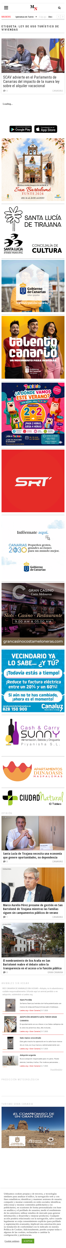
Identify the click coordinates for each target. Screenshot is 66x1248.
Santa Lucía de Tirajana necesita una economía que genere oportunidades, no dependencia (32, 855)
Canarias (57, 91)
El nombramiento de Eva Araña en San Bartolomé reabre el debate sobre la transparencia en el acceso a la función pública (32, 964)
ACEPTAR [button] (27, 1241)
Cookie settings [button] (12, 1241)
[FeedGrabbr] (33, 1070)
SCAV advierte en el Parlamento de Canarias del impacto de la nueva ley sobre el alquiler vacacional (31, 81)
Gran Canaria (55, 972)
